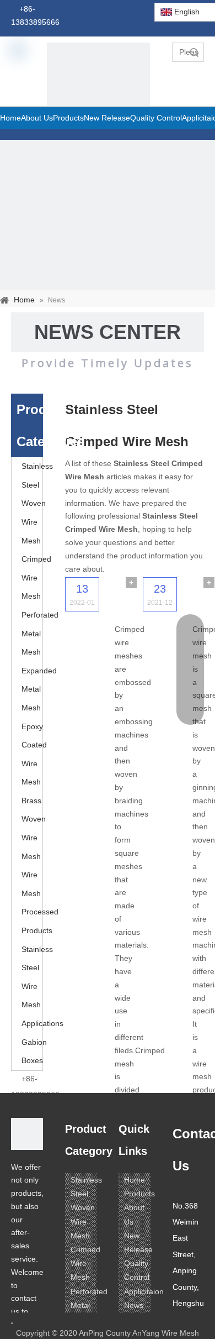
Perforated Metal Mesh (40, 633)
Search (194, 52)
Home (134, 1179)
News (133, 1305)
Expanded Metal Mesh (39, 689)
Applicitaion (144, 1291)
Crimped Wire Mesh (36, 577)
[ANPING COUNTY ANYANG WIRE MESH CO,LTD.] (27, 1134)
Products (139, 1193)
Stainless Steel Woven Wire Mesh (37, 503)
